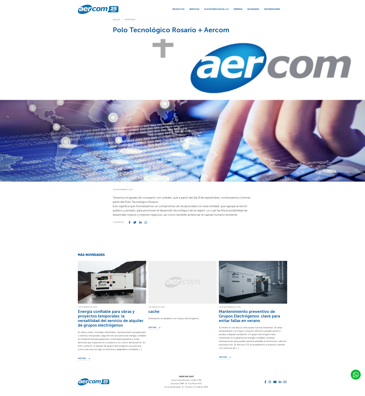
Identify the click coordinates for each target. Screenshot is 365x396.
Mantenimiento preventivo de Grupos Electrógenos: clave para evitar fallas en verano (249, 316)
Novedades (253, 9)
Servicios (194, 9)
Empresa (238, 9)
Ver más (82, 359)
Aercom (116, 20)
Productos (178, 9)
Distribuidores (272, 9)
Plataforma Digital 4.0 (216, 9)
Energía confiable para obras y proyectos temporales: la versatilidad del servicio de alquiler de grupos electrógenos (110, 318)
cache (153, 311)
